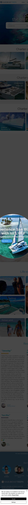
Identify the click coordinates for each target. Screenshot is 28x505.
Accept (13, 499)
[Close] (26, 491)
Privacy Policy (15, 495)
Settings (14, 502)
